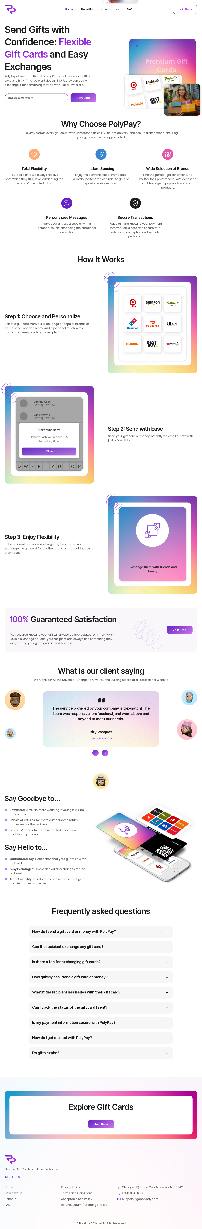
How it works (14, 1193)
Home (69, 9)
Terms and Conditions (76, 1193)
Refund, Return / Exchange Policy (84, 1205)
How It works (110, 9)
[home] (27, 9)
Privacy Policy (70, 1187)
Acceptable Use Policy (76, 1199)
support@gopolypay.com (140, 1199)
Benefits (87, 9)
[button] (95, 753)
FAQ (130, 9)
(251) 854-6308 (133, 1193)
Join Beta (179, 630)
